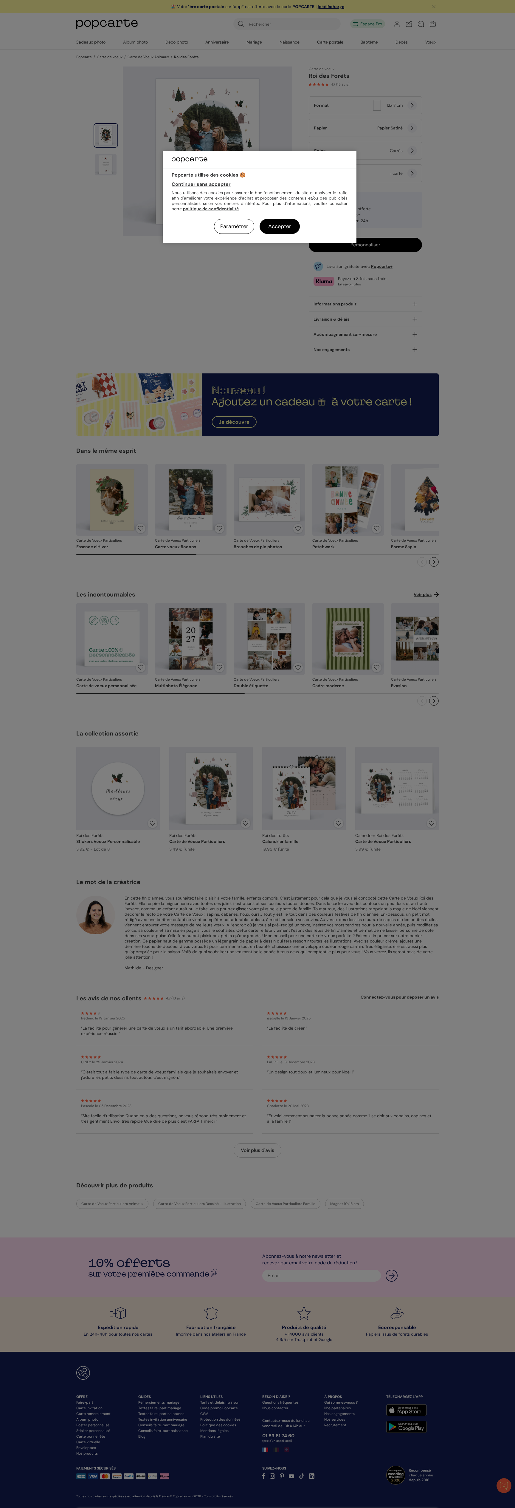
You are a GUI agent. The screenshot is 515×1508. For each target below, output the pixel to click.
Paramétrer (234, 226)
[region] (259, 197)
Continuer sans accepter (201, 184)
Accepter (279, 226)
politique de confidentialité (211, 208)
